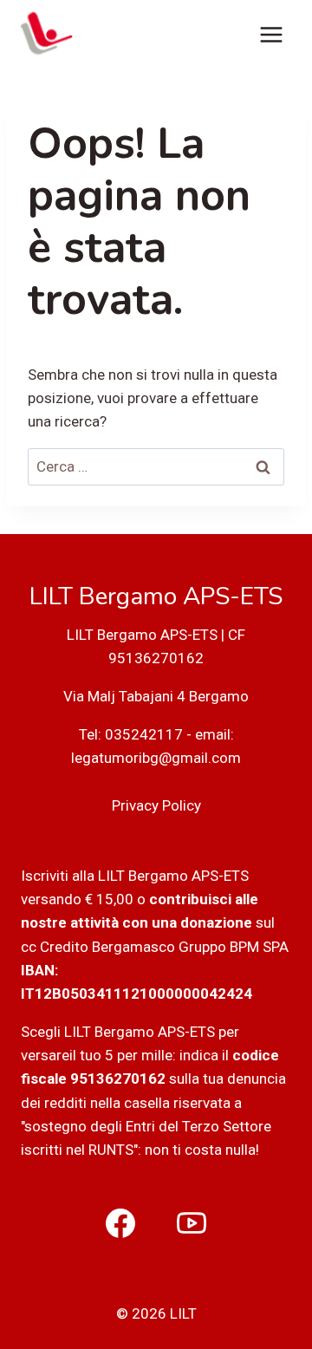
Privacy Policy (156, 805)
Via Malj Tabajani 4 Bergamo (156, 696)
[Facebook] (120, 1223)
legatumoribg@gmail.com (156, 757)
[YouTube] (191, 1223)
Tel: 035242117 (131, 734)
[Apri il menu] (270, 34)
